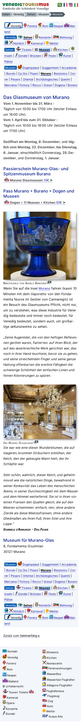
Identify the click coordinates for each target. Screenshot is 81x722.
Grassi (48, 85)
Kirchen (63, 49)
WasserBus (54, 674)
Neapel (58, 26)
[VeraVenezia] (76, 5)
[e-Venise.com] (65, 5)
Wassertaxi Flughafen (61, 679)
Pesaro (15, 79)
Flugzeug (53, 696)
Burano (72, 85)
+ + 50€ (38, 202)
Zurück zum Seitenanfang (20, 635)
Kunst (67, 55)
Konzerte (45, 37)
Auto (50, 706)
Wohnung (65, 37)
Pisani (34, 73)
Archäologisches (47, 79)
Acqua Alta (56, 716)
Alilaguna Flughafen (59, 685)
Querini (65, 79)
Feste (52, 55)
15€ (31, 180)
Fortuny (25, 85)
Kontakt (12, 651)
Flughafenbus (55, 691)
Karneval (37, 43)
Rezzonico (61, 73)
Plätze (8, 61)
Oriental (28, 79)
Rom (45, 26)
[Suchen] (60, 5)
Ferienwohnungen (60, 668)
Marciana (10, 85)
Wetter (53, 43)
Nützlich (18, 43)
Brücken (35, 55)
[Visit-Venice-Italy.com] (71, 5)
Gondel (22, 55)
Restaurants (54, 663)
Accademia (68, 67)
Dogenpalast (30, 67)
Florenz (32, 26)
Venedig (12, 657)
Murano (44, 288)
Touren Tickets (18, 692)
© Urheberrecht (12, 686)
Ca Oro (22, 73)
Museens (53, 652)
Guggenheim (50, 67)
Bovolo (10, 73)
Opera (10, 703)
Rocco (36, 85)
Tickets (27, 49)
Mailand (13, 681)
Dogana (60, 85)
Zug (50, 701)
